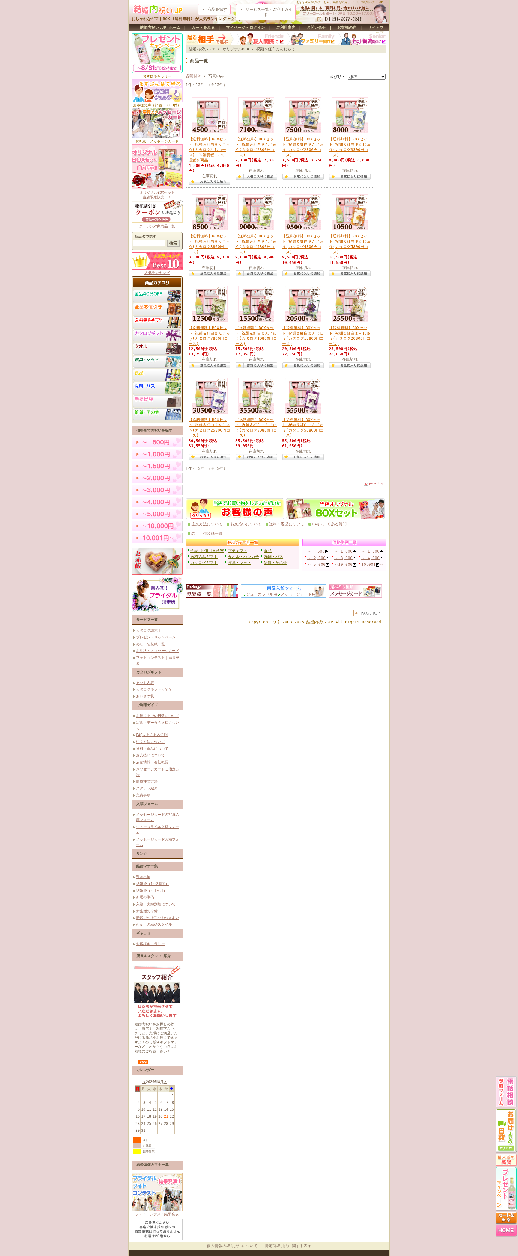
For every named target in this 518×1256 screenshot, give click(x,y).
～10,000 (343, 564)
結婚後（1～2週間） (152, 883)
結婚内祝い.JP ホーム (160, 27)
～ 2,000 (316, 558)
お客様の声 (347, 27)
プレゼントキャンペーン (156, 637)
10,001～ (372, 564)
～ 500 (316, 551)
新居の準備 (145, 897)
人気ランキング (157, 272)
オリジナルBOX (235, 49)
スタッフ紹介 (147, 788)
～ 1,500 (370, 551)
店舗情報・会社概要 (152, 762)
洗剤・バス (273, 556)
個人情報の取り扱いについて (232, 1245)
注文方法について (150, 741)
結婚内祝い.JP (202, 49)
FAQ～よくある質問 (152, 735)
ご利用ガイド (147, 705)
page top (376, 483)
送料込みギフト (204, 556)
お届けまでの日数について (157, 715)
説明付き (193, 76)
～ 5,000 (316, 564)
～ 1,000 (343, 551)
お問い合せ (316, 27)
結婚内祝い (316, 622)
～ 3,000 (343, 558)
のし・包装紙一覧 (150, 644)
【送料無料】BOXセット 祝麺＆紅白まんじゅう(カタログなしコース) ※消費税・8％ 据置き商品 (209, 149)
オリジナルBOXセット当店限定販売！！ (157, 194)
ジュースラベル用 (261, 594)
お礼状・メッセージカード (157, 141)
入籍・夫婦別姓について (156, 904)
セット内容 (145, 682)
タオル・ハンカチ (243, 556)
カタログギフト (149, 672)
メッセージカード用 (298, 594)
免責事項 (143, 795)
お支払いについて (150, 755)
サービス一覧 (147, 619)
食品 (268, 550)
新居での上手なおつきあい (157, 917)
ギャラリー (145, 933)
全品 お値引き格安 (207, 550)
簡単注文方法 (147, 781)
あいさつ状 (145, 696)
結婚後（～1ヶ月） (151, 890)
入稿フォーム (147, 803)
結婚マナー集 (147, 866)
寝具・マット (239, 562)
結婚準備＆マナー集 (152, 1165)
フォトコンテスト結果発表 (157, 1214)
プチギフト (237, 550)
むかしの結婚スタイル (154, 924)
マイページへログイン (245, 27)
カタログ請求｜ (148, 630)
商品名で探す (145, 236)
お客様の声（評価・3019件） (157, 105)
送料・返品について (152, 748)
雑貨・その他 (275, 562)
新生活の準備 (147, 911)
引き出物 (143, 876)
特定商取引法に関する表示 (288, 1245)
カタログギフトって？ (154, 689)
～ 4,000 (370, 558)
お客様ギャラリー (157, 76)
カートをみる (203, 27)
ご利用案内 (286, 27)
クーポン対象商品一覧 (157, 226)
